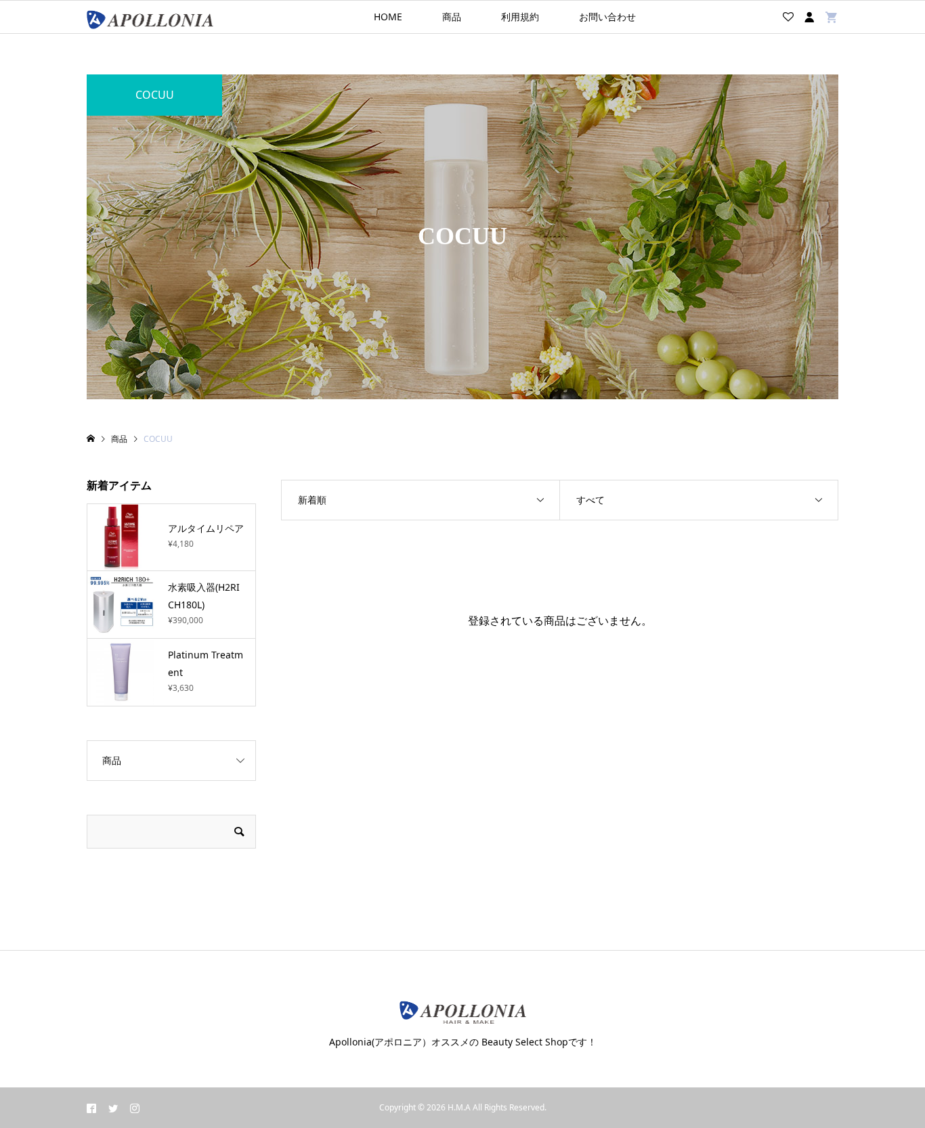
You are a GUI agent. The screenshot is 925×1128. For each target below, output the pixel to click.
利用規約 (520, 16)
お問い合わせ (607, 16)
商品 (451, 16)
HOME (388, 16)
